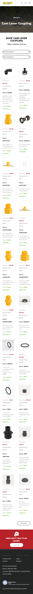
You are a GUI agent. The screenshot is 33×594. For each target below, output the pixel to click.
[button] (23, 3)
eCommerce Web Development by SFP (15, 589)
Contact (5, 561)
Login (18, 559)
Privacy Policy (7, 559)
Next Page (24, 523)
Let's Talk (16, 545)
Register (18, 561)
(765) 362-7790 (12, 569)
